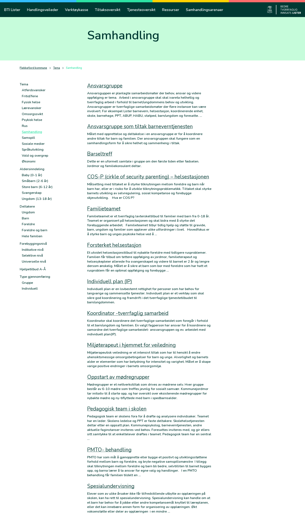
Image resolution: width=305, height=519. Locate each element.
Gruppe (27, 282)
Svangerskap (31, 193)
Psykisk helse (32, 120)
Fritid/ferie (30, 96)
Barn (25, 218)
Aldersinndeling (32, 169)
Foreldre (28, 224)
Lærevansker (31, 108)
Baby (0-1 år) (32, 175)
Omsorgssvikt (32, 114)
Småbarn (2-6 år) (35, 181)
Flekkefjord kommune (33, 68)
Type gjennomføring (35, 276)
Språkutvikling (33, 149)
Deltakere (27, 206)
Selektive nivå (32, 255)
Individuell (30, 288)
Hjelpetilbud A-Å (33, 269)
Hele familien (32, 236)
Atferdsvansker (33, 90)
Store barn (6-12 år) (37, 187)
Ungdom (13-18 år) (37, 199)
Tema (56, 68)
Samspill (28, 137)
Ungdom (28, 212)
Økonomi (28, 161)
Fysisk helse (31, 102)
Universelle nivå (34, 261)
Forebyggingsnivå (33, 243)
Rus (25, 126)
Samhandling (32, 132)
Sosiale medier (33, 143)
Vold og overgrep (35, 155)
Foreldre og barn (34, 230)
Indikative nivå (33, 249)
